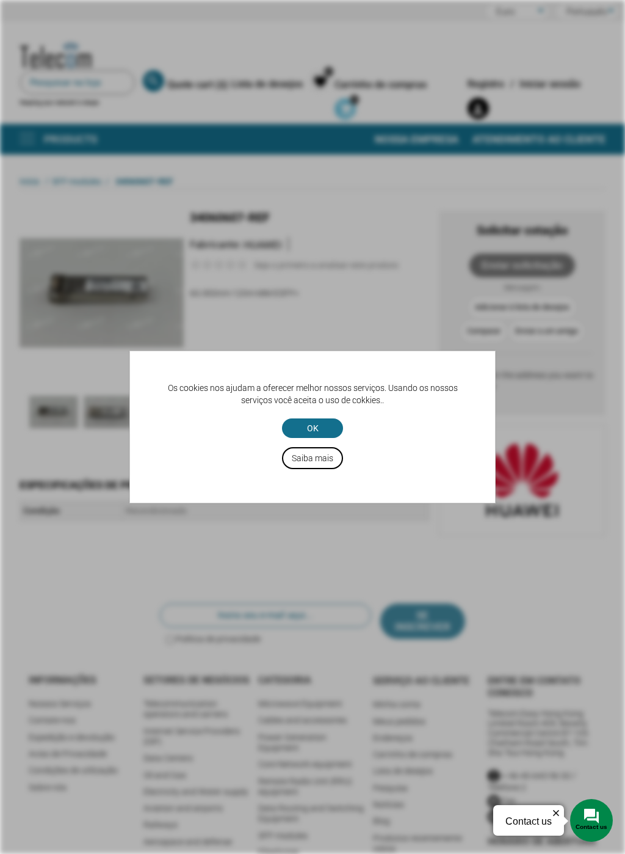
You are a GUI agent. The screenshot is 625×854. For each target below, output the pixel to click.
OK (313, 428)
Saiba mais (312, 458)
